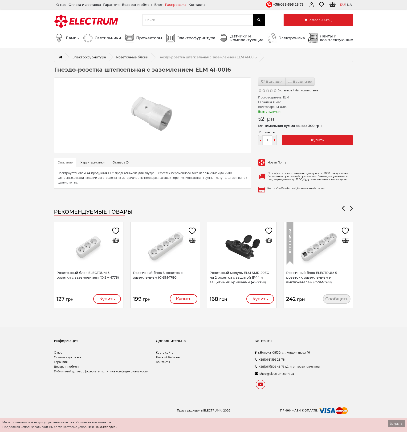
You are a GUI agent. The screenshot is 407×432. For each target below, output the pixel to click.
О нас (61, 5)
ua (349, 5)
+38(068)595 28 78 (288, 4)
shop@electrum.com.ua (277, 373)
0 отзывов (285, 90)
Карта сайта (164, 352)
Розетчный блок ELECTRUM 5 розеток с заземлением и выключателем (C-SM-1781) (311, 277)
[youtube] (260, 385)
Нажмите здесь (106, 427)
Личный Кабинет (168, 357)
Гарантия (111, 5)
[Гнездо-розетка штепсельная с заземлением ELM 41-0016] (152, 115)
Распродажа (175, 5)
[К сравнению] (332, 5)
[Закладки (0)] (321, 5)
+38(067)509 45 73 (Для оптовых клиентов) (290, 366)
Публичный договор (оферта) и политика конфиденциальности (101, 371)
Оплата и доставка (85, 5)
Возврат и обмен (137, 5)
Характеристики (93, 162)
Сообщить (336, 299)
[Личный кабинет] (311, 5)
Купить (317, 140)
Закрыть (396, 423)
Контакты (197, 5)
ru (342, 5)
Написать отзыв (306, 90)
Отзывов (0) (121, 162)
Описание (65, 162)
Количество (267, 132)
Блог (158, 5)
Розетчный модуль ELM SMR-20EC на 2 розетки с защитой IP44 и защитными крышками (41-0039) (239, 277)
